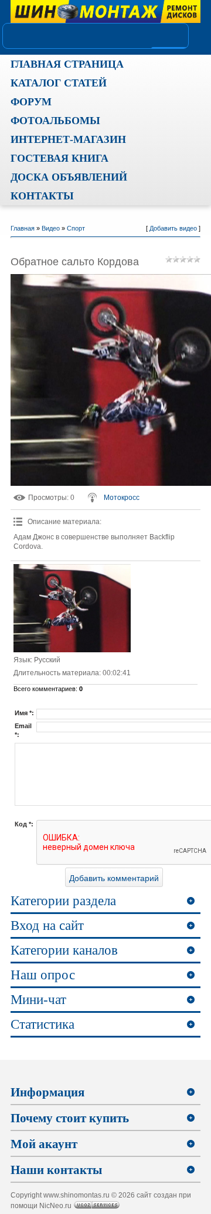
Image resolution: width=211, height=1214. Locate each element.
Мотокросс (121, 497)
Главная (23, 228)
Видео (51, 228)
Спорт (76, 228)
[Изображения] (72, 608)
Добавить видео (173, 228)
